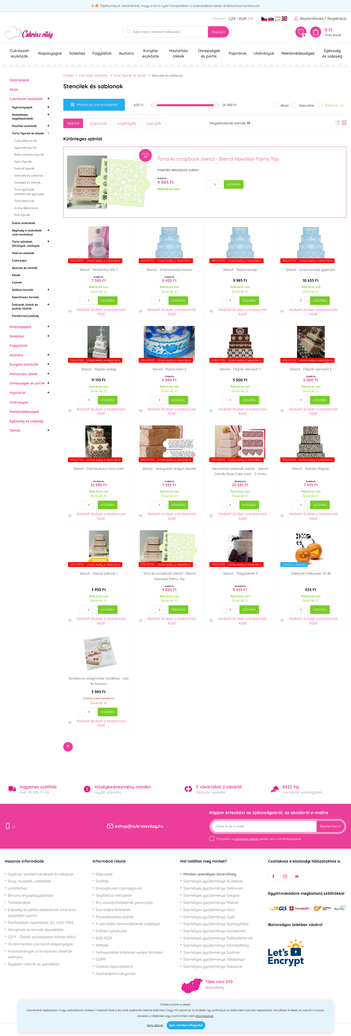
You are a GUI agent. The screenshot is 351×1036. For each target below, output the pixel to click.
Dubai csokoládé (23, 223)
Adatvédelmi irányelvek (116, 973)
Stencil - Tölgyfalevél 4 (240, 573)
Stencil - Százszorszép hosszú (169, 269)
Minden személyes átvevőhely (209, 874)
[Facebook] (273, 876)
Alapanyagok (20, 326)
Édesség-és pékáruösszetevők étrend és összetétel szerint (42, 912)
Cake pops (19, 260)
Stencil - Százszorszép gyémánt (310, 269)
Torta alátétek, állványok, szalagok (26, 243)
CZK (232, 18)
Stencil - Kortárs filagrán (310, 468)
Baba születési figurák (29, 154)
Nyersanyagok (22, 107)
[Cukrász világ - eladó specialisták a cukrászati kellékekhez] (29, 33)
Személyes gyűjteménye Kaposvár (213, 966)
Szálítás (102, 881)
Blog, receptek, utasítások (29, 881)
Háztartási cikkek (24, 374)
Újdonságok (19, 80)
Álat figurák (22, 215)
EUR (243, 18)
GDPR (101, 959)
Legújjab (153, 123)
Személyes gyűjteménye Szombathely (216, 945)
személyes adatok (246, 839)
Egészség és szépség (26, 421)
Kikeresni (218, 32)
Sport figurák (23, 161)
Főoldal (68, 75)
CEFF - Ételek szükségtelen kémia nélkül (42, 936)
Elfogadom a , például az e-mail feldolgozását (259, 839)
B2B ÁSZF (104, 938)
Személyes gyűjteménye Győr (209, 916)
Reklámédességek (24, 411)
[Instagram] (285, 876)
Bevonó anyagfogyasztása (30, 895)
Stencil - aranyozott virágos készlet (169, 468)
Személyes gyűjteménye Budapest (213, 881)
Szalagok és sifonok (27, 182)
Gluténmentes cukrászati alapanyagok (40, 944)
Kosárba (233, 184)
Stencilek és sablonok (28, 175)
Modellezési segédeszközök (22, 116)
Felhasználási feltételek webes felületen (129, 952)
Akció (14, 89)
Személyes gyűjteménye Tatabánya (214, 959)
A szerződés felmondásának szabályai (128, 923)
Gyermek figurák (25, 147)
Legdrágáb (126, 123)
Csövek (17, 282)
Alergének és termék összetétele (36, 929)
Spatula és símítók (24, 268)
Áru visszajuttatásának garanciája (124, 902)
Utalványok (19, 402)
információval (204, 1016)
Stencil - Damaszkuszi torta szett (99, 468)
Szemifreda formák (25, 297)
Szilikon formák (22, 290)
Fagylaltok (18, 345)
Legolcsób (98, 123)
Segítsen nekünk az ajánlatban (34, 964)
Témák (15, 430)
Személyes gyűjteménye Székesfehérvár (218, 938)
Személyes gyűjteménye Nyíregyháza (215, 923)
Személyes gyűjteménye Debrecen (213, 888)
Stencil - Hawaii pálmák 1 (98, 573)
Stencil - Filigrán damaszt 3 (310, 369)
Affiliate (102, 945)
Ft (251, 18)
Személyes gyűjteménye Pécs (208, 909)
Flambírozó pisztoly (25, 316)
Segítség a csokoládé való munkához (27, 232)
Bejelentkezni (330, 826)
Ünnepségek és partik (27, 383)
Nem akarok (155, 1025)
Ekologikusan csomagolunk (119, 888)
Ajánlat (73, 123)
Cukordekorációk (25, 140)
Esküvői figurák (24, 168)
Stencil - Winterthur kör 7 (99, 269)
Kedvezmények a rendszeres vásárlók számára (40, 954)
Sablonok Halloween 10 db (311, 573)
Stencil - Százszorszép (240, 269)
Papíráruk (17, 393)
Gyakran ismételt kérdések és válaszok (41, 874)
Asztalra (16, 355)
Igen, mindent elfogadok (186, 1025)
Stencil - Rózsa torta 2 (169, 369)
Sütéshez (17, 336)
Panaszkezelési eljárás (114, 916)
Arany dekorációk (26, 208)
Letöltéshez (17, 888)
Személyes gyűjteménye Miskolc (211, 902)
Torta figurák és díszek (28, 133)
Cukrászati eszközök (26, 99)
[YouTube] (296, 876)
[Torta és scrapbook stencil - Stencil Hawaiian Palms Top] (110, 182)
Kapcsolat (104, 874)
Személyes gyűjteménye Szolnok (211, 952)
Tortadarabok (19, 902)
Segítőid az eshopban (114, 895)
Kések (16, 275)
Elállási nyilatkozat (111, 930)
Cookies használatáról (114, 966)
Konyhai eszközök (24, 364)
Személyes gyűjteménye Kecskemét (214, 930)
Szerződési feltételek (113, 909)
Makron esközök (23, 253)
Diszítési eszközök (24, 126)
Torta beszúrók (24, 201)
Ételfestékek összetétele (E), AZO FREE (41, 922)
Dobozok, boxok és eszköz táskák (25, 306)
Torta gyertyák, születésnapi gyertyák (29, 192)
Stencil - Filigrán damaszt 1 (240, 369)
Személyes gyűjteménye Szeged (211, 895)
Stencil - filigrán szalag (98, 369)
